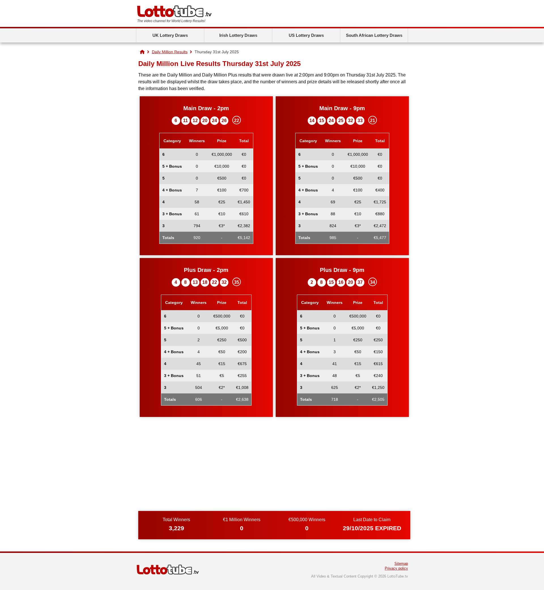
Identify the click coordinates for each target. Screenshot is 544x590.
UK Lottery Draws (170, 35)
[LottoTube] (142, 51)
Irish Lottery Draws (238, 35)
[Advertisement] (274, 467)
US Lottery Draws (306, 35)
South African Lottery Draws (374, 35)
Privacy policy (396, 568)
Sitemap (401, 563)
